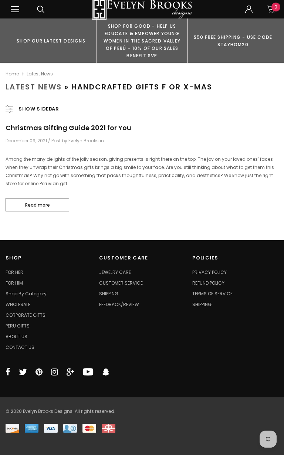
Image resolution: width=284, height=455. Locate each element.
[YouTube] (88, 372)
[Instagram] (54, 372)
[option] (51, 40)
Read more (37, 205)
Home (12, 74)
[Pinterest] (39, 372)
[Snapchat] (105, 372)
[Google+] (70, 372)
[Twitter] (23, 372)
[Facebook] (8, 372)
